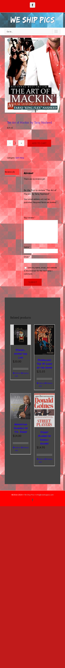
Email (27, 256)
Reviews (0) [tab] (10, 172)
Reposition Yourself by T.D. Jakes (21, 428)
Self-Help (19, 157)
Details (25, 373)
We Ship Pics (29, 495)
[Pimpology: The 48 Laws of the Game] (44, 340)
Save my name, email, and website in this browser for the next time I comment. (40, 270)
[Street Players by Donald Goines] (44, 410)
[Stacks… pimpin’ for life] (20, 335)
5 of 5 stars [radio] (54, 210)
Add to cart (39, 143)
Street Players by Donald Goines (44, 437)
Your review (29, 217)
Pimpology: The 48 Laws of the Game (44, 363)
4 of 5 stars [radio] (47, 210)
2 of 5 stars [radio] (34, 210)
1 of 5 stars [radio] (27, 210)
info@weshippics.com (45, 495)
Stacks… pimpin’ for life (20, 353)
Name (27, 247)
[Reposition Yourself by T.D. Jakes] (20, 406)
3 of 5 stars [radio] (40, 210)
